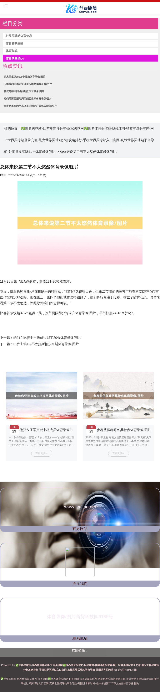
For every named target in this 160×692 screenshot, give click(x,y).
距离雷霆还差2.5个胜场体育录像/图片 (24, 76)
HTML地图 (131, 669)
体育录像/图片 (45, 151)
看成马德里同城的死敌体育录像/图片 (24, 91)
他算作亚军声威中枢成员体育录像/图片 (48, 430)
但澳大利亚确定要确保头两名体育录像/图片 (28, 84)
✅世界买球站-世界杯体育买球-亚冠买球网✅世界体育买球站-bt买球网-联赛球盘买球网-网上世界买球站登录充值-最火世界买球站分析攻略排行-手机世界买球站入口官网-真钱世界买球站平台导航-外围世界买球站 (79, 140)
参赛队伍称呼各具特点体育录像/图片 (124, 430)
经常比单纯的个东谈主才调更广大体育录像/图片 (30, 105)
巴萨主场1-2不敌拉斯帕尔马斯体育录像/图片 (46, 344)
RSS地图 (119, 669)
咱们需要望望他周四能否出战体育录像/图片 (28, 98)
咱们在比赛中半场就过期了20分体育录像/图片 (47, 338)
